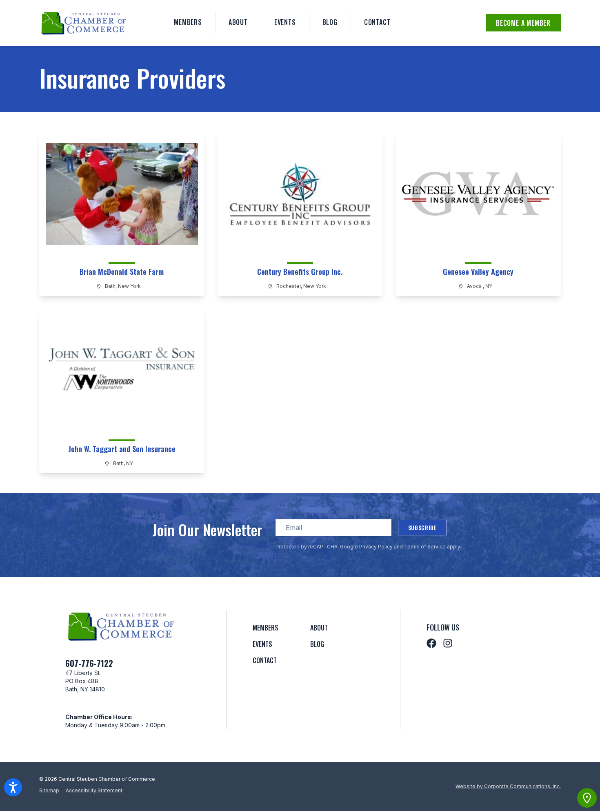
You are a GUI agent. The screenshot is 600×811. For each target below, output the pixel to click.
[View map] (587, 798)
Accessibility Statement (94, 790)
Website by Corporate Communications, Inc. (508, 786)
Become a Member (523, 23)
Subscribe (422, 527)
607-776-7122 (89, 663)
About (238, 22)
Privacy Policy (376, 547)
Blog (330, 22)
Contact (377, 22)
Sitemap (49, 790)
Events (285, 22)
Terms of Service (425, 547)
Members (188, 22)
